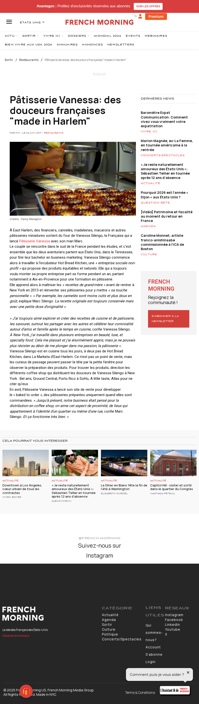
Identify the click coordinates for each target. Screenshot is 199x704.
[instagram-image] (16, 580)
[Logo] (49, 614)
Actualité (150, 183)
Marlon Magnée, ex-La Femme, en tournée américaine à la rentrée (167, 145)
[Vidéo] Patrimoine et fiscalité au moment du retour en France (166, 216)
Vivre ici (149, 131)
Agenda (148, 226)
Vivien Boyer (11, 497)
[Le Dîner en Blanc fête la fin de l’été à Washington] (124, 463)
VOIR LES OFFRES (148, 6)
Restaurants (29, 60)
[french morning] (99, 22)
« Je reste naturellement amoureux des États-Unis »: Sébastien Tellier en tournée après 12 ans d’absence (165, 171)
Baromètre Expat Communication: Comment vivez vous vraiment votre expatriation (164, 119)
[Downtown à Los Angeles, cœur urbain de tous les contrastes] (25, 463)
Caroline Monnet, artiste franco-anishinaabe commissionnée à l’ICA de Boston (162, 242)
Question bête (155, 202)
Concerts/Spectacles (163, 155)
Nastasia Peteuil (162, 493)
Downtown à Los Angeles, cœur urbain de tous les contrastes (22, 489)
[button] (135, 16)
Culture (149, 254)
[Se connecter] (140, 16)
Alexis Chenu (61, 501)
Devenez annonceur (16, 636)
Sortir (9, 60)
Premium (156, 16)
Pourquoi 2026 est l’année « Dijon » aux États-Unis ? (164, 194)
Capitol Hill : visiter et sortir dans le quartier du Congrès (171, 487)
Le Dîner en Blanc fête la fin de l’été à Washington (124, 487)
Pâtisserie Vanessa (34, 241)
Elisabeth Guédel (114, 493)
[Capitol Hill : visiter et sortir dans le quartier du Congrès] (173, 463)
